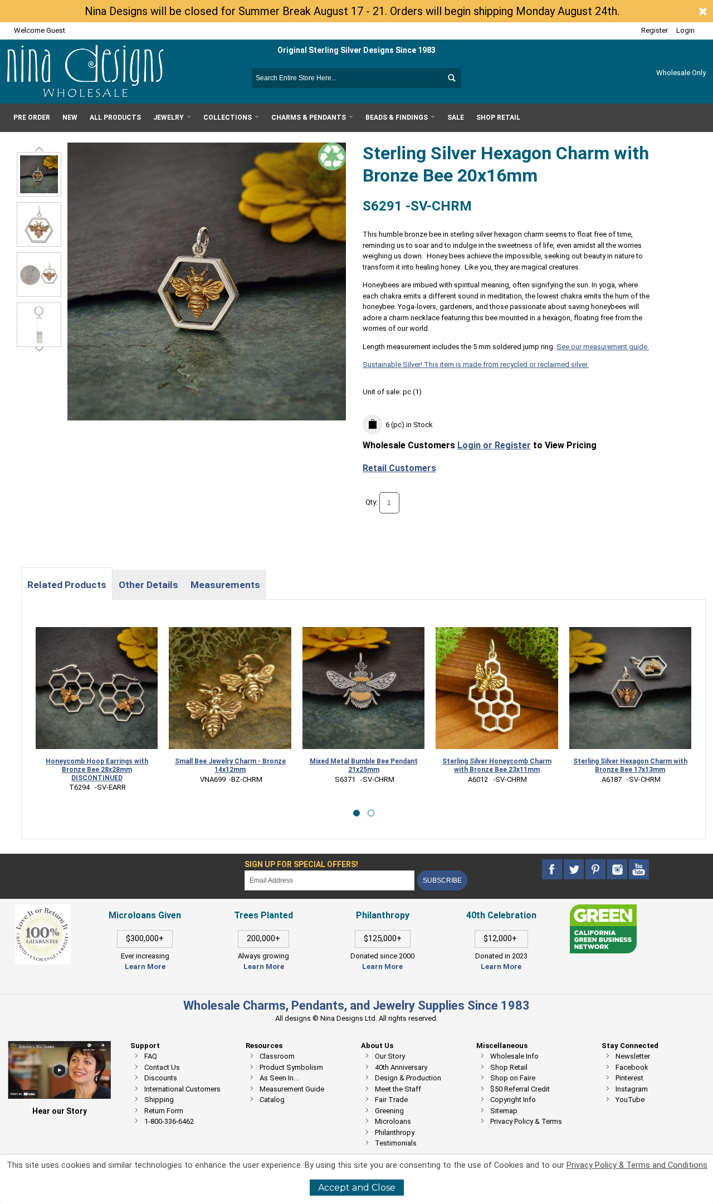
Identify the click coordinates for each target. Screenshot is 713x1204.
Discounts (160, 1078)
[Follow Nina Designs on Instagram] (618, 869)
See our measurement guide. (602, 346)
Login (685, 30)
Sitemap (503, 1111)
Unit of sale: (383, 392)
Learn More (145, 966)
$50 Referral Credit (520, 1089)
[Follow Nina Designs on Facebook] (553, 869)
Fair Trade (391, 1099)
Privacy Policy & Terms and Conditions (637, 1165)
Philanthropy (394, 1132)
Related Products (66, 584)
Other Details (148, 584)
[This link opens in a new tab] (603, 910)
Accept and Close (356, 1187)
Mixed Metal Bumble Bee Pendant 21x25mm (231, 765)
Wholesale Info (514, 1056)
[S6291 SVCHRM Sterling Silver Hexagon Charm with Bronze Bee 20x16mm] (39, 174)
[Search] (451, 78)
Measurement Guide (292, 1089)
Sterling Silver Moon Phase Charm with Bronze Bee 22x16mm (630, 765)
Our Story (390, 1056)
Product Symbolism (291, 1067)
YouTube (630, 1099)
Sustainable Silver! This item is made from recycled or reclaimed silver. (476, 364)
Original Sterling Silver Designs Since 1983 (356, 50)
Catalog (272, 1099)
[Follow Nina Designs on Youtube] (639, 869)
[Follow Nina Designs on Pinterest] (596, 869)
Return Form (163, 1111)
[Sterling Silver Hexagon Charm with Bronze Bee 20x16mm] (39, 224)
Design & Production (408, 1078)
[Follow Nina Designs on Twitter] (574, 869)
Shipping (159, 1099)
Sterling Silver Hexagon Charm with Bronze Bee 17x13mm (497, 765)
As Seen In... (279, 1078)
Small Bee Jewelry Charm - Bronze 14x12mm (97, 765)
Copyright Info (513, 1099)
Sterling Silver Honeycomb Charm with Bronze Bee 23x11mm (363, 765)
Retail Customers (399, 468)
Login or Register (494, 445)
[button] (356, 813)
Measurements (225, 584)
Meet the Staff (398, 1089)
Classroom (277, 1056)
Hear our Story (59, 1111)
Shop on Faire (512, 1078)
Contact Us (162, 1067)
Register (654, 30)
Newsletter (633, 1056)
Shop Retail (509, 1067)
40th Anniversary (401, 1067)
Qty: (371, 502)
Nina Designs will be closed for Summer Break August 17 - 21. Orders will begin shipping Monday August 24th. (352, 11)
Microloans (393, 1121)
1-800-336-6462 (169, 1121)
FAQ (150, 1056)
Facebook (632, 1067)
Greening (389, 1111)
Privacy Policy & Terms (526, 1121)
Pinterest (629, 1078)
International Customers (182, 1089)
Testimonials (396, 1143)
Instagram (632, 1089)
